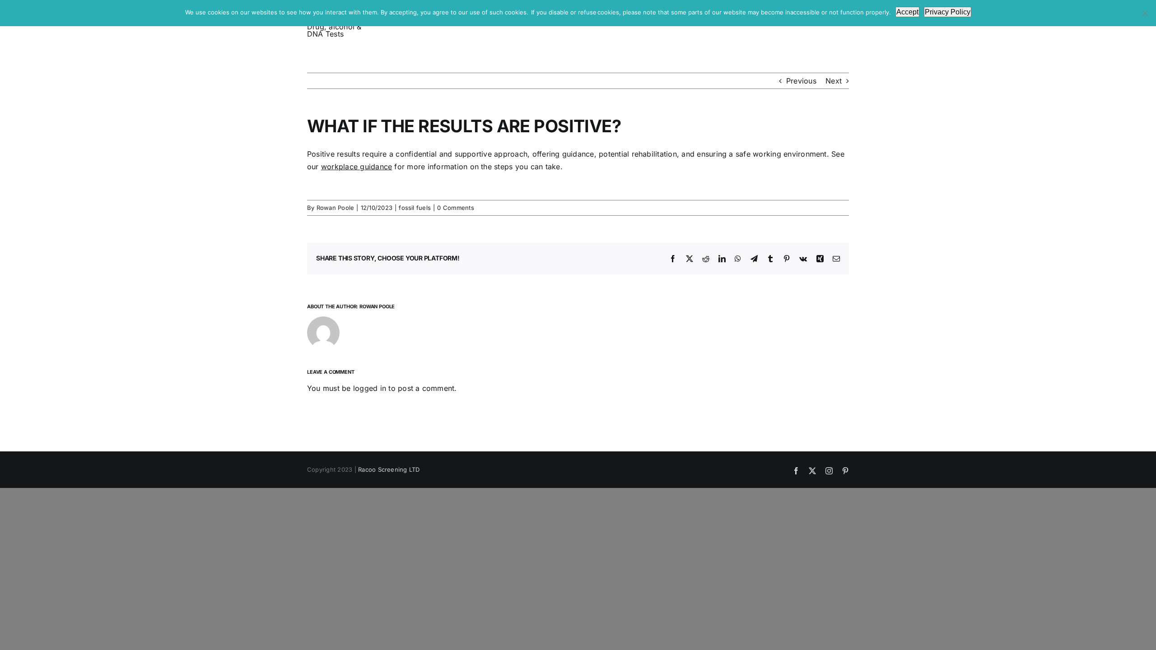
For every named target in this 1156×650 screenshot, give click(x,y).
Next (833, 80)
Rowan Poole (335, 207)
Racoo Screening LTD (389, 469)
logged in (369, 388)
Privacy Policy (947, 12)
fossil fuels (415, 207)
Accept (907, 12)
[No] (1144, 13)
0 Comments (455, 207)
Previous (801, 80)
